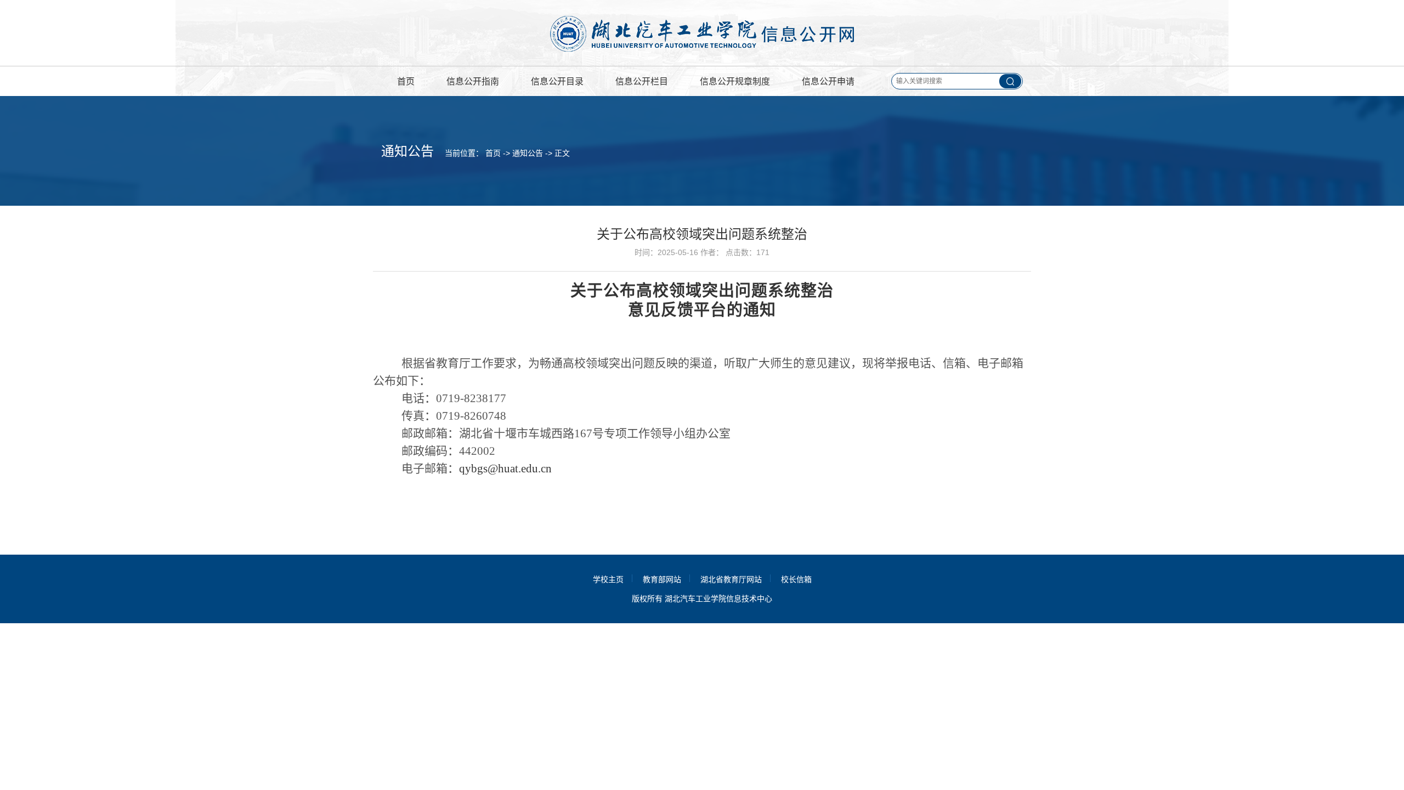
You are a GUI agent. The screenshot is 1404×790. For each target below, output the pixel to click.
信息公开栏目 (641, 81)
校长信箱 (796, 579)
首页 (406, 81)
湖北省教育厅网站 (731, 579)
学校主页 (608, 579)
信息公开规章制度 (735, 81)
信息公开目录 (557, 81)
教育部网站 (662, 579)
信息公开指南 (472, 81)
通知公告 (527, 153)
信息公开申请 (828, 81)
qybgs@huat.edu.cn (505, 468)
